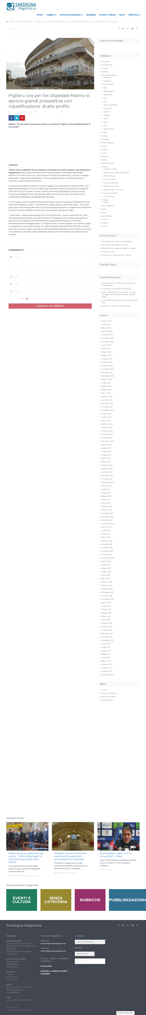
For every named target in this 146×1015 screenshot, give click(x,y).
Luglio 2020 (106, 530)
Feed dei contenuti (109, 693)
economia (105, 139)
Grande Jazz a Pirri (108, 251)
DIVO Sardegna (109, 176)
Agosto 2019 (106, 561)
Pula (105, 101)
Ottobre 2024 (107, 372)
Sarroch (106, 112)
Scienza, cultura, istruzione (113, 189)
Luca (103, 300)
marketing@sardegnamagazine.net (53, 951)
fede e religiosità (108, 142)
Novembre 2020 (108, 517)
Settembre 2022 (108, 441)
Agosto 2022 (107, 444)
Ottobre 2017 (107, 637)
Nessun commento (69, 112)
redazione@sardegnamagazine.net (53, 943)
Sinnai (106, 122)
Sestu (106, 118)
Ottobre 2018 (107, 595)
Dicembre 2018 (107, 589)
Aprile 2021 (106, 499)
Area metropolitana (70, 15)
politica (104, 160)
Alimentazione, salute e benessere (116, 172)
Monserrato (108, 94)
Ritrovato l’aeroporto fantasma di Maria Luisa (119, 301)
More (45, 876)
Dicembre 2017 (107, 630)
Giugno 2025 (106, 352)
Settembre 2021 (108, 482)
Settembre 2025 (108, 341)
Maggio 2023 (106, 417)
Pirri (105, 98)
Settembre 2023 (108, 410)
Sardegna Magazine (24, 925)
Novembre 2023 (108, 403)
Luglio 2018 (106, 606)
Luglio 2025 (106, 348)
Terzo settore (109, 196)
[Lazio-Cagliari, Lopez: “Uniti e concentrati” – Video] (118, 836)
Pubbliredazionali (108, 163)
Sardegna (91, 15)
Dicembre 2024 (107, 365)
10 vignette (106, 61)
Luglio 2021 (106, 489)
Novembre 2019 (107, 551)
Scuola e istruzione (111, 193)
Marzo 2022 (106, 462)
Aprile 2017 (106, 657)
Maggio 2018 (106, 613)
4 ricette (105, 68)
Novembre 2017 (107, 633)
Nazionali (105, 156)
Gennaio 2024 (107, 396)
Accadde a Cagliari (110, 169)
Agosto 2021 (106, 486)
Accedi (104, 690)
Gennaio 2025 (107, 362)
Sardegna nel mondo (111, 186)
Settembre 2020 (108, 523)
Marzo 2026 (106, 328)
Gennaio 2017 (107, 668)
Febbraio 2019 (107, 582)
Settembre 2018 (108, 599)
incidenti (105, 149)
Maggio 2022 (106, 455)
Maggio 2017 (106, 654)
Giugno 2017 (106, 650)
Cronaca (105, 136)
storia (104, 212)
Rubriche (133, 15)
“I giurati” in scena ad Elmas (121, 306)
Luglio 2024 (106, 383)
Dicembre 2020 (107, 513)
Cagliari (50, 15)
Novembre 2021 (107, 475)
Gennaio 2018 (107, 626)
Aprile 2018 (106, 616)
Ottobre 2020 (107, 520)
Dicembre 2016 (107, 671)
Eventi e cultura (107, 15)
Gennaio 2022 (107, 468)
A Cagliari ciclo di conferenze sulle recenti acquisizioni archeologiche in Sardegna (70, 856)
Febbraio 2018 (107, 623)
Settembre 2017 (108, 640)
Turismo (105, 226)
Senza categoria (107, 205)
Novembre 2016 (107, 674)
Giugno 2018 (106, 609)
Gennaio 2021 (107, 510)
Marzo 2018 (106, 620)
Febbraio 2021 (107, 506)
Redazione (14, 112)
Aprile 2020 (106, 534)
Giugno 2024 (106, 386)
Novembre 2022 (108, 434)
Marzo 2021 (106, 503)
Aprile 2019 (106, 575)
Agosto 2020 (107, 527)
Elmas (106, 88)
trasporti (105, 223)
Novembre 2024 (108, 369)
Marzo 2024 (106, 393)
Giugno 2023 (106, 414)
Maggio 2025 (106, 355)
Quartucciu (108, 108)
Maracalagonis (109, 91)
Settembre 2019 (108, 558)
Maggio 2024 (107, 389)
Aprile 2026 (106, 324)
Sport (122, 15)
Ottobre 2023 (107, 407)
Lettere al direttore (111, 183)
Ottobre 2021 (107, 479)
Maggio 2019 (106, 571)
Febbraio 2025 (107, 359)
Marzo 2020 (106, 537)
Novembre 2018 (107, 592)
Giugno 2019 (106, 568)
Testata (105, 219)
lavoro (104, 153)
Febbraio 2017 (107, 664)
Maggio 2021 (106, 496)
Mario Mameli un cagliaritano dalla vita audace (119, 248)
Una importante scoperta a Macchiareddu (117, 241)
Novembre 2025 (108, 338)
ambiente (105, 72)
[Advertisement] (50, 147)
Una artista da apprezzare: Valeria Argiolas (118, 284)
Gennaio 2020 (107, 544)
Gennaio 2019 (107, 585)
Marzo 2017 (106, 661)
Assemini (107, 77)
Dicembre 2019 (107, 547)
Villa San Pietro (109, 129)
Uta (105, 125)
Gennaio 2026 (107, 331)
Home (40, 15)
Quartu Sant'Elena (110, 105)
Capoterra (107, 81)
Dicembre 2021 (107, 472)
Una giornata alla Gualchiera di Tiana (115, 245)
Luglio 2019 (106, 565)
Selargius (107, 115)
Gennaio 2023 (107, 427)
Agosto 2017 (106, 644)
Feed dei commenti (109, 696)
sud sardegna (107, 216)
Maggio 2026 (106, 321)
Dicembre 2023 (107, 400)
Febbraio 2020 (107, 541)
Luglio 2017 (106, 647)
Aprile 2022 (106, 458)
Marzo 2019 (106, 578)
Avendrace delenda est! (123, 289)
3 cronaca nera (107, 65)
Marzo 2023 (106, 420)
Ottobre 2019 (107, 554)
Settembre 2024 (108, 376)
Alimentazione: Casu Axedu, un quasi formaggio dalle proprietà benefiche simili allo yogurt (119, 294)
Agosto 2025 (107, 345)
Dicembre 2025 (107, 335)
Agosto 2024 (107, 379)
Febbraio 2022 (107, 465)
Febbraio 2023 (107, 424)
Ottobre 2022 (107, 438)
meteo (106, 202)
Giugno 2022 (106, 451)
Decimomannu (109, 84)
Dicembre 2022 (107, 431)
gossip (104, 146)
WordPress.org (107, 700)
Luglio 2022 (106, 448)
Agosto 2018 (106, 602)
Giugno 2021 (106, 492)
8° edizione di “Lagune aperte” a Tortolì (116, 255)
